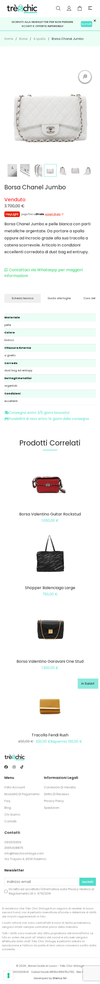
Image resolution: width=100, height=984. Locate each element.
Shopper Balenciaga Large (50, 588)
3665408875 (13, 848)
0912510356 (12, 842)
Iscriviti (86, 24)
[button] (90, 8)
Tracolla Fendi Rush (50, 735)
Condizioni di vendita (60, 787)
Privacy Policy (54, 801)
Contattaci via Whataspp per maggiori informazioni (43, 273)
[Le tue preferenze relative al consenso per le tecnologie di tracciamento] (8, 975)
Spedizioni (51, 808)
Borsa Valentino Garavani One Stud (50, 661)
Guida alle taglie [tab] (59, 298)
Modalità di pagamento (22, 794)
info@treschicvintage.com (24, 853)
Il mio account (14, 787)
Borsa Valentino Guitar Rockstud (50, 514)
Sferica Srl (60, 978)
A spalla (39, 39)
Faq (7, 801)
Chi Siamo (12, 814)
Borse (23, 39)
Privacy (73, 889)
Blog (7, 808)
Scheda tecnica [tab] (22, 298)
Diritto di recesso (56, 794)
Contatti (10, 821)
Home (8, 39)
